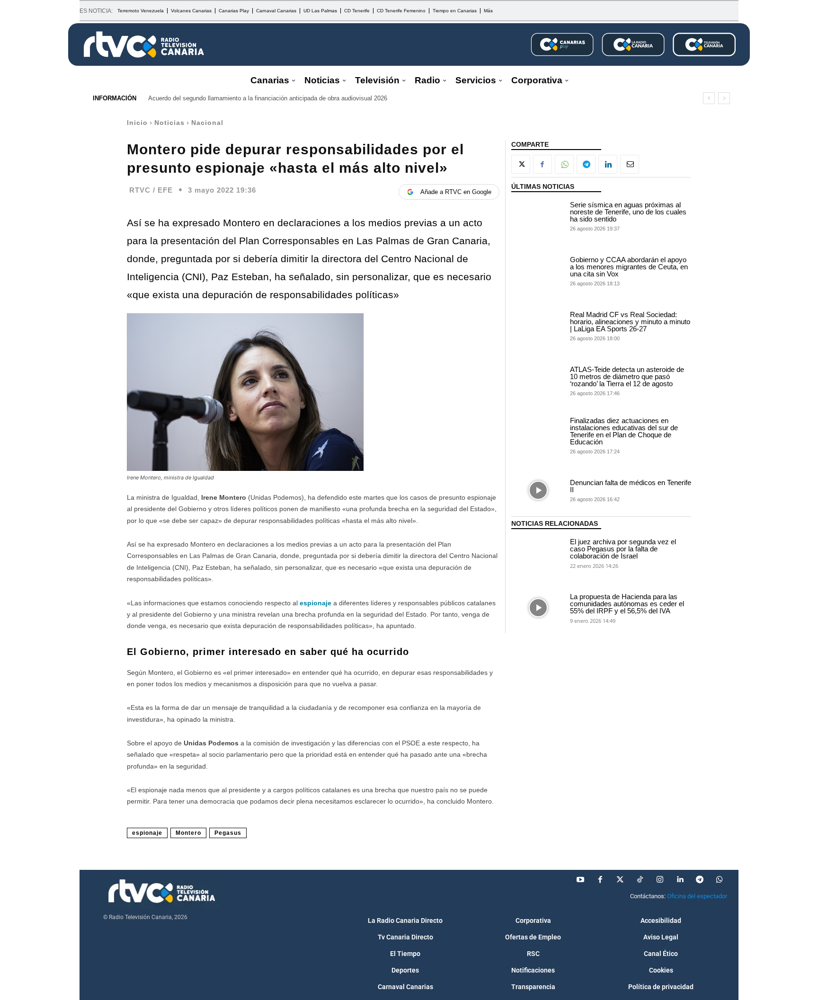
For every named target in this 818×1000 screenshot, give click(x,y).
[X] (520, 164)
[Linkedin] (607, 164)
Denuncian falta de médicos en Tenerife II (630, 486)
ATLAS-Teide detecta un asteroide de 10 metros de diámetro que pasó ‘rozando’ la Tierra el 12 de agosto (627, 376)
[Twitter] (620, 879)
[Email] (629, 164)
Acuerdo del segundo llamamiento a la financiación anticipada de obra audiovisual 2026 (267, 98)
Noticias (169, 122)
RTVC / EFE (151, 190)
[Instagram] (659, 879)
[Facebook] (542, 164)
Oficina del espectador (697, 896)
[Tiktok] (640, 879)
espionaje (315, 603)
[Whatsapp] (719, 879)
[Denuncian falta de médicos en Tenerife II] (538, 490)
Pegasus (227, 833)
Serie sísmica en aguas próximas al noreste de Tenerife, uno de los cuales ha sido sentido (628, 212)
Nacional (207, 122)
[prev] (709, 98)
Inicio (137, 122)
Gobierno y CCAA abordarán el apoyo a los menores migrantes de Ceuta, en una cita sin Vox (629, 267)
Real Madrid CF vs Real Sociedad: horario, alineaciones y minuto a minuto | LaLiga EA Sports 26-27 (630, 321)
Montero (188, 833)
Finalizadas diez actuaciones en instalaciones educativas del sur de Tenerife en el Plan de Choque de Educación (624, 431)
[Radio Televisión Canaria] (144, 44)
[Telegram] (586, 164)
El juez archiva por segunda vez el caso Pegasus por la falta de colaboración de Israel (623, 549)
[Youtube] (580, 879)
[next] (724, 98)
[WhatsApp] (564, 164)
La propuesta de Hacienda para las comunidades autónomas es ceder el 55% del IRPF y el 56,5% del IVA (627, 604)
